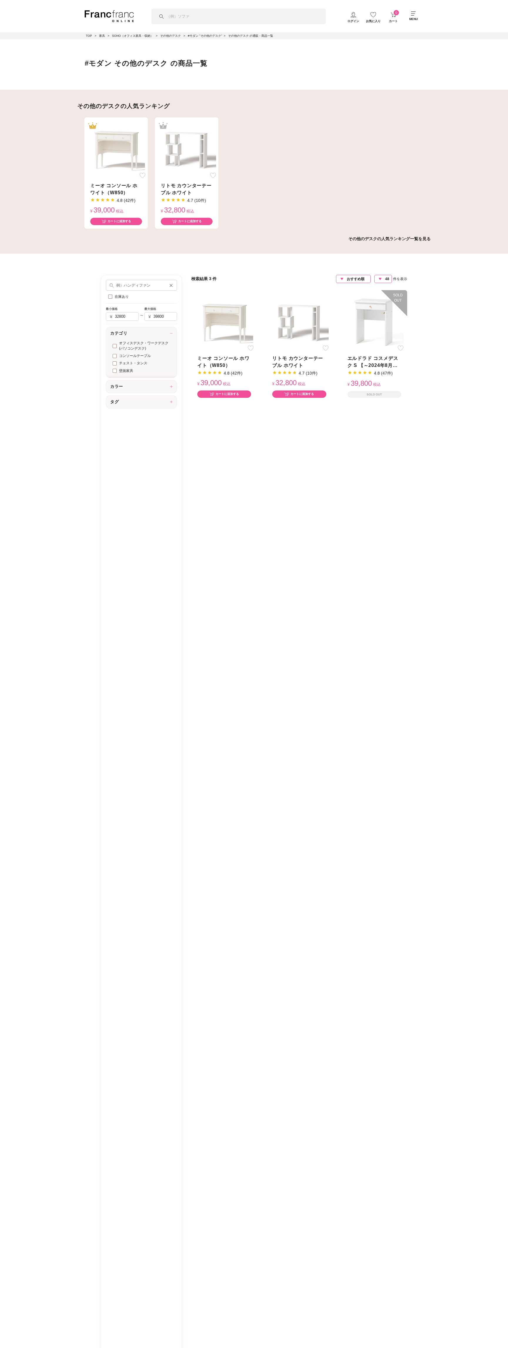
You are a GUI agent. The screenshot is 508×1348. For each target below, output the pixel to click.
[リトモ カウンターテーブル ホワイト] (186, 149)
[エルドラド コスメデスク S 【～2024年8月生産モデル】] (374, 321)
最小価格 (112, 308)
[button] (171, 285)
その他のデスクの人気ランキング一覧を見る (389, 238)
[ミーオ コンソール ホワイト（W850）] (116, 149)
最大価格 (150, 308)
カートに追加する (119, 221)
